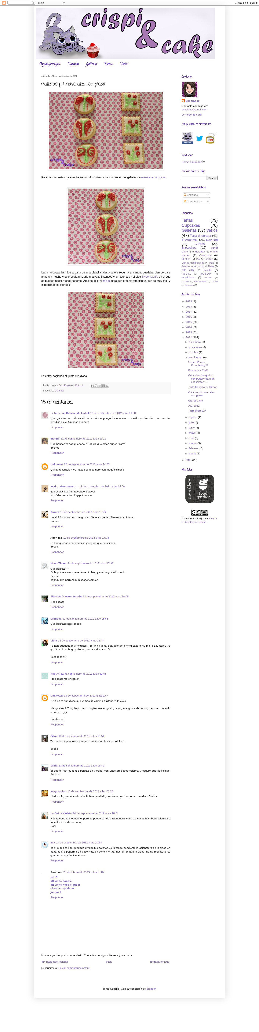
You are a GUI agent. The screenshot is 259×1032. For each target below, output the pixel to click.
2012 (189, 337)
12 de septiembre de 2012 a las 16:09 (83, 511)
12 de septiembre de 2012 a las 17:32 (90, 563)
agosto (193, 417)
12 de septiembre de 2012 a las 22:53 (83, 673)
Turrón (214, 281)
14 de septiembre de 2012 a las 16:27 (96, 813)
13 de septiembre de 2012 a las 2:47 (86, 695)
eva (52, 842)
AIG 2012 (188, 270)
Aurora (54, 511)
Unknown (56, 464)
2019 (189, 301)
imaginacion (58, 791)
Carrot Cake (195, 400)
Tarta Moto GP (197, 410)
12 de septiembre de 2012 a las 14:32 (87, 464)
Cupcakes (73, 64)
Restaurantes (200, 281)
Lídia (53, 640)
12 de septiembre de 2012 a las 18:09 (106, 596)
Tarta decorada (200, 236)
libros (211, 266)
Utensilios (189, 285)
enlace (106, 280)
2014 (189, 327)
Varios (124, 64)
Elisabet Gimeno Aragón (66, 596)
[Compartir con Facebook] (103, 386)
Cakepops (205, 255)
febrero (194, 448)
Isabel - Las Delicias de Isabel (69, 413)
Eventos (208, 277)
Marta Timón (58, 563)
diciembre (195, 341)
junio (192, 427)
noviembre (195, 347)
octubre (194, 352)
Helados (200, 251)
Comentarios (194, 201)
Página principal (49, 64)
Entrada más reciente (55, 961)
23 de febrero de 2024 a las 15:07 (83, 872)
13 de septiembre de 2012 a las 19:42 (81, 765)
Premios (186, 274)
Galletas (91, 64)
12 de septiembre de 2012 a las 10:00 (113, 413)
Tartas (108, 64)
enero (193, 453)
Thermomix (190, 240)
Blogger (151, 988)
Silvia (53, 736)
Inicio (109, 961)
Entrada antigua (159, 961)
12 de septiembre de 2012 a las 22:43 (81, 640)
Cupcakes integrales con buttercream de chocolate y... (201, 378)
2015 (189, 322)
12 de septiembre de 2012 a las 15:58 (102, 486)
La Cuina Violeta (61, 813)
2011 (189, 459)
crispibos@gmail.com (194, 109)
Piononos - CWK (198, 370)
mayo (192, 432)
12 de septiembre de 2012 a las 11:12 (83, 438)
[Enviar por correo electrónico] (92, 386)
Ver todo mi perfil (192, 114)
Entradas (192, 194)
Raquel (55, 673)
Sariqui (55, 438)
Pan (211, 263)
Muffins (186, 258)
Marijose (55, 618)
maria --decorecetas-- (64, 486)
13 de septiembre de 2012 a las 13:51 (81, 736)
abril (192, 438)
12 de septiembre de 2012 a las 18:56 (85, 618)
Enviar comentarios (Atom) (74, 967)
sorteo (209, 258)
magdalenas (188, 277)
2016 (189, 316)
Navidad (212, 240)
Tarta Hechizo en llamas (202, 386)
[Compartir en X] (100, 386)
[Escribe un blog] (96, 386)
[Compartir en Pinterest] (107, 386)
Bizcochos (189, 247)
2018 (189, 306)
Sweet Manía (150, 276)
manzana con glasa (153, 177)
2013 (189, 332)
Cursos (200, 244)
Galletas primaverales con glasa (201, 394)
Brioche (207, 270)
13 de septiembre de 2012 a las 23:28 (90, 791)
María (53, 765)
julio (192, 422)
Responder (57, 427)
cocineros (206, 274)
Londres (185, 281)
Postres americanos (193, 266)
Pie (198, 258)
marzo (193, 443)
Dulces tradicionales (193, 263)
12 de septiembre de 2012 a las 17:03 (86, 537)
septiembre (196, 357)
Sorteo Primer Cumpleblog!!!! (198, 363)
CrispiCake (192, 100)
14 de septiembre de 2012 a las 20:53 (79, 842)
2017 (189, 311)
